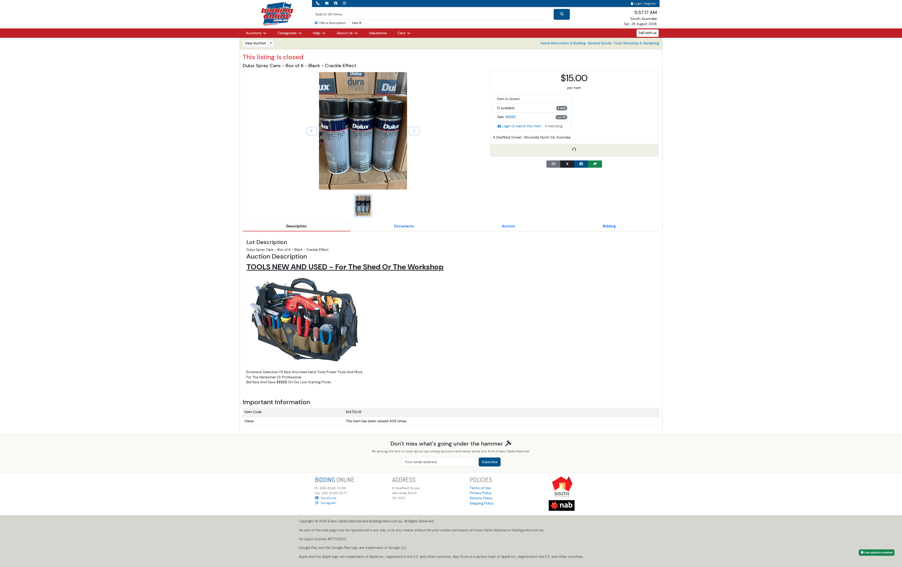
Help (317, 33)
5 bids (562, 108)
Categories (288, 33)
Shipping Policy (482, 503)
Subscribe (490, 462)
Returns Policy (481, 498)
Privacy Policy (481, 493)
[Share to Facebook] (581, 164)
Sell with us (648, 33)
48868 (510, 117)
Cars (401, 33)
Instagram (327, 503)
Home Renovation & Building (563, 43)
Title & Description (332, 23)
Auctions (254, 33)
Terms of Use (480, 488)
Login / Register (645, 3)
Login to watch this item (521, 126)
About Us (345, 33)
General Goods (599, 43)
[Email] (553, 164)
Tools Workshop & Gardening (636, 43)
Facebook (327, 498)
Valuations (378, 33)
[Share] (595, 164)
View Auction (255, 43)
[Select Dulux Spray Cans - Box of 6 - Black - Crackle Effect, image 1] (363, 205)
